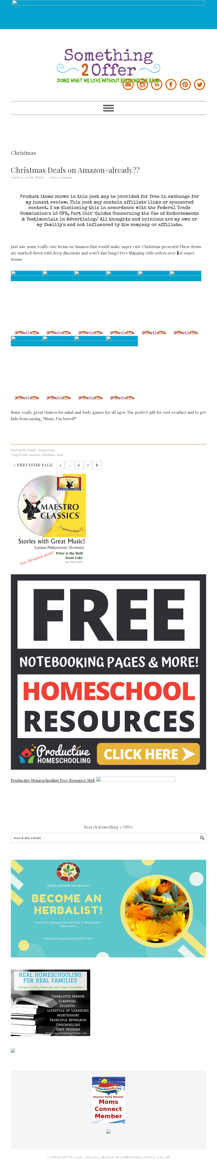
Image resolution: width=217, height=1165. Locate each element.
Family (32, 450)
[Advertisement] (108, 127)
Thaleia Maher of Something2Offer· (121, 1157)
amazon (34, 455)
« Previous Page (33, 465)
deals (59, 455)
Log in (163, 1157)
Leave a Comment (60, 177)
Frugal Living (46, 450)
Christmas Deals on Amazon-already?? (75, 170)
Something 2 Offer (108, 56)
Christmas (48, 455)
